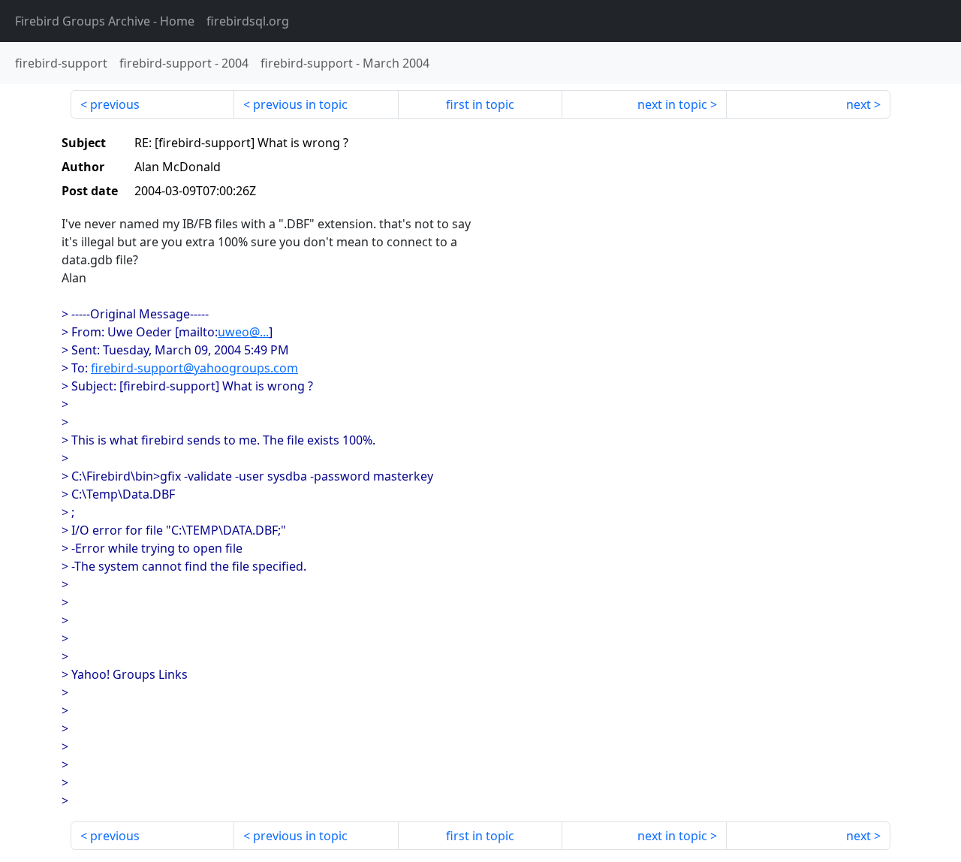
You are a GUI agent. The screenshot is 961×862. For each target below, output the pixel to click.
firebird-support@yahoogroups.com (194, 368)
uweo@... (243, 332)
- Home (104, 21)
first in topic (480, 104)
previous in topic (300, 104)
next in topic (672, 104)
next (858, 104)
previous (115, 104)
